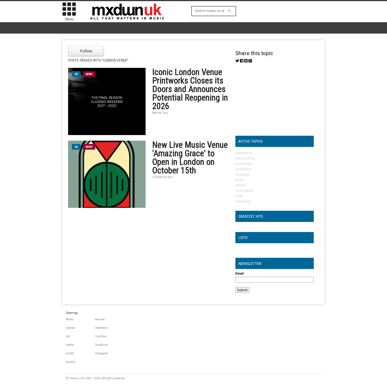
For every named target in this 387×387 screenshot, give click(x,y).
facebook (101, 344)
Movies (100, 319)
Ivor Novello (243, 164)
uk (76, 74)
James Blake (244, 190)
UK (68, 336)
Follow (86, 51)
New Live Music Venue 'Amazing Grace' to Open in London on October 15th (190, 157)
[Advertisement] (274, 97)
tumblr (70, 353)
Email (239, 273)
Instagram (101, 353)
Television (101, 327)
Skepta (240, 185)
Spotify (70, 361)
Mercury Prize (245, 158)
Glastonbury (243, 153)
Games (70, 327)
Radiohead (243, 201)
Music (70, 319)
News (89, 74)
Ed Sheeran (243, 169)
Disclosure (242, 174)
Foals (239, 196)
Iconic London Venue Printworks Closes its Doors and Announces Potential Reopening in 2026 (190, 89)
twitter (70, 344)
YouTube (100, 336)
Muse (239, 180)
